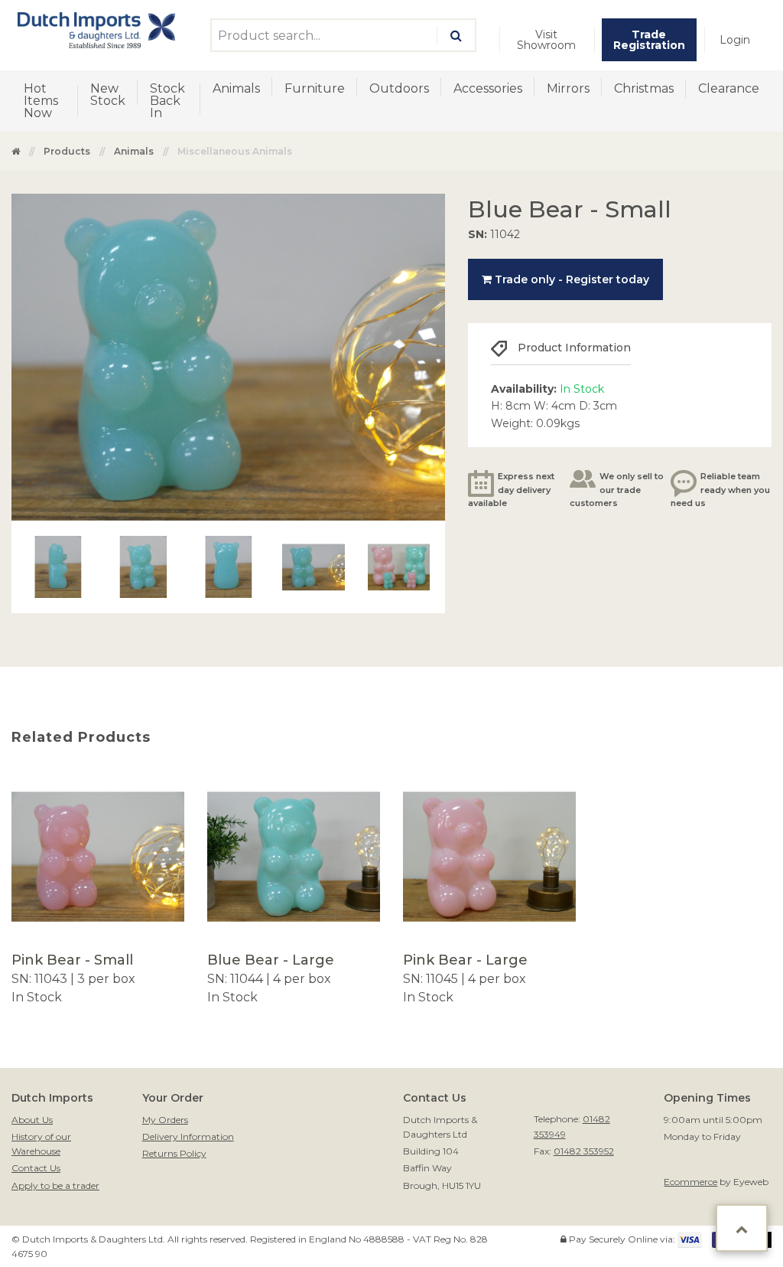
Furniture (314, 88)
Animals (236, 88)
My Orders (165, 1119)
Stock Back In (167, 100)
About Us (32, 1119)
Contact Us (35, 1168)
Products (67, 151)
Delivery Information (188, 1136)
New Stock (107, 94)
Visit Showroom (546, 40)
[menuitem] (546, 39)
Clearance (728, 88)
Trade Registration (649, 40)
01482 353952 (584, 1151)
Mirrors (568, 88)
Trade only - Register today (570, 279)
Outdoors (399, 88)
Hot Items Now (41, 100)
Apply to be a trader (55, 1185)
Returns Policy (174, 1153)
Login (735, 40)
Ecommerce (690, 1181)
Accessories (487, 88)
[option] (98, 888)
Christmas (644, 88)
